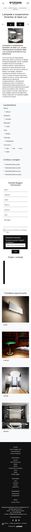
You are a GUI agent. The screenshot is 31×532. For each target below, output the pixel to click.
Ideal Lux (8, 111)
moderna (8, 133)
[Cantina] (27, 24)
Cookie (12, 523)
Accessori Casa (13, 8)
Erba (14, 148)
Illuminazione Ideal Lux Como (13, 167)
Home (5, 8)
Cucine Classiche (15, 453)
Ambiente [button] (7, 115)
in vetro (8, 126)
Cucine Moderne (15, 451)
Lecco (20, 148)
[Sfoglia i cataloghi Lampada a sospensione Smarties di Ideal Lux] (20, 24)
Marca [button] (6, 108)
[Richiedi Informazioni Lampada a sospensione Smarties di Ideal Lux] (11, 24)
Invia (15, 251)
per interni (8, 119)
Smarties (15, 9)
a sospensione (9, 141)
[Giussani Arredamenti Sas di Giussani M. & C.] (15, 3)
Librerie (15, 460)
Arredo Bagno (15, 474)
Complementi (15, 495)
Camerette (15, 487)
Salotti (15, 466)
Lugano (8, 151)
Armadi (16, 485)
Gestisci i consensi (21, 523)
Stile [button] (5, 130)
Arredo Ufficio (15, 502)
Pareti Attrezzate (15, 462)
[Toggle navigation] (28, 3)
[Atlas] (3, 24)
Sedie (15, 472)
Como (7, 148)
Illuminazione (22, 8)
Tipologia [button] (7, 137)
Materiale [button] (7, 123)
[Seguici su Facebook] (12, 520)
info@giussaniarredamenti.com (18, 514)
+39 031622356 (16, 512)
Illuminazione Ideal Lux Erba (12, 164)
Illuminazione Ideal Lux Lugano (13, 174)
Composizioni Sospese (15, 468)
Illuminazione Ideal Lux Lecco (13, 171)
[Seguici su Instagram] (15, 520)
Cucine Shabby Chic (15, 449)
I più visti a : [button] (8, 145)
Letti (15, 481)
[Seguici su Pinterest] (18, 520)
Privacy (6, 523)
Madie (15, 464)
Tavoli (15, 470)
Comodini (15, 483)
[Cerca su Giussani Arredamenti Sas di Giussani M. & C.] (3, 3)
